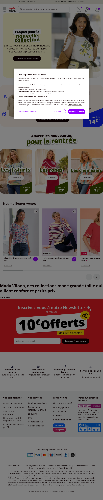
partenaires (51, 78)
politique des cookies (75, 105)
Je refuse (57, 111)
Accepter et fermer (76, 111)
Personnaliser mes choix (28, 111)
